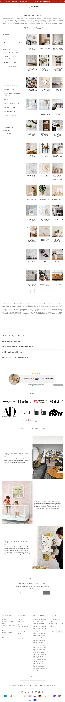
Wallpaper (6, 49)
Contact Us (4, 619)
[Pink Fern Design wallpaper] (44, 168)
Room (3, 42)
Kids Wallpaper (8, 127)
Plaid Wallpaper (9, 119)
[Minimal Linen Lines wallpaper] (44, 231)
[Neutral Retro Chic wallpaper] (44, 190)
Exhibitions (20, 633)
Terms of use (5, 635)
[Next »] (57, 291)
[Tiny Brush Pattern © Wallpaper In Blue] (44, 104)
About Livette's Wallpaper (32, 689)
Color (4, 39)
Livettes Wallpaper (16, 686)
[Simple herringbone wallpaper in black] (57, 125)
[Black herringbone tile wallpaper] (44, 254)
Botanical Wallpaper (11, 70)
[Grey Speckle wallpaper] (31, 148)
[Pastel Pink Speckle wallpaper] (57, 190)
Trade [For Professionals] (48, 686)
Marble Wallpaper (10, 107)
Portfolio (20, 624)
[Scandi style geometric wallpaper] (57, 104)
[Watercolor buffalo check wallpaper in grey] (44, 275)
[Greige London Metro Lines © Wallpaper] (31, 275)
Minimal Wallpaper (10, 82)
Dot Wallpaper (9, 99)
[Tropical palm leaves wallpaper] (57, 210)
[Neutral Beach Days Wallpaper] (31, 190)
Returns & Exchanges (7, 632)
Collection (5, 137)
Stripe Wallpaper (9, 89)
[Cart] (57, 7)
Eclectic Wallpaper (10, 62)
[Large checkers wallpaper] (57, 275)
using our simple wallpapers (22, 309)
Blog (19, 636)
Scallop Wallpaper (10, 115)
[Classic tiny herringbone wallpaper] (44, 125)
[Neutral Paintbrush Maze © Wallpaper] (31, 60)
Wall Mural (6, 130)
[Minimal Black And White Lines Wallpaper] (57, 60)
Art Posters (7, 133)
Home (29, 686)
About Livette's (21, 619)
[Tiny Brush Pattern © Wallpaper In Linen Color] (57, 82)
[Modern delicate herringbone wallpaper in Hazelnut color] (57, 168)
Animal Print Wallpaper (11, 52)
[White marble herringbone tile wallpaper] (44, 210)
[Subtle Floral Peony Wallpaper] (44, 39)
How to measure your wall (8, 625)
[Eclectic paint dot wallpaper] (57, 148)
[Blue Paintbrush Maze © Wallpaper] (31, 104)
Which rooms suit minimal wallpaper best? (15, 357)
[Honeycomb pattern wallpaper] (57, 254)
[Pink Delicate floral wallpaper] (44, 82)
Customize (4, 628)
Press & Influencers (23, 626)
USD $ (32, 676)
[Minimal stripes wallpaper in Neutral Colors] (31, 231)
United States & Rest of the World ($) (32, 682)
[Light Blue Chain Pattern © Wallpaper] (31, 210)
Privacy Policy (5, 637)
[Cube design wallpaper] (31, 254)
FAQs (3, 630)
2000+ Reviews (21, 621)
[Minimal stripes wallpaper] (44, 148)
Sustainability (21, 629)
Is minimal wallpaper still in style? (12, 352)
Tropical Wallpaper (10, 74)
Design (4, 46)
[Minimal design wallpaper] (31, 168)
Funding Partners (22, 631)
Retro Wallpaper (9, 111)
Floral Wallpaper (10, 66)
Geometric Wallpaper (11, 86)
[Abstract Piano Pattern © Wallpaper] (44, 60)
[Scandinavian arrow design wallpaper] (31, 125)
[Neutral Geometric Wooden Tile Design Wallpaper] (57, 231)
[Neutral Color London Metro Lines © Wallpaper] (57, 39)
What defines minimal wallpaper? (12, 341)
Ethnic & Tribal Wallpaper (12, 103)
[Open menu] (4, 7)
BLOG (35, 686)
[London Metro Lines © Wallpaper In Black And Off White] (31, 82)
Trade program (21, 638)
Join (46, 593)
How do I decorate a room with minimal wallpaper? (17, 347)
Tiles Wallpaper (9, 123)
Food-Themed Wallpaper (12, 78)
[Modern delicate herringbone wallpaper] (31, 39)
